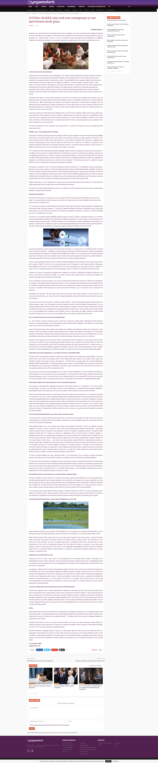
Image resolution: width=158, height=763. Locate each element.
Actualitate (30, 10)
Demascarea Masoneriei (41, 10)
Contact (86, 10)
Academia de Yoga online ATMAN (88, 749)
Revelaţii (75, 10)
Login (92, 10)
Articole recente (110, 10)
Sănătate (82, 6)
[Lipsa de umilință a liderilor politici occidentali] (66, 676)
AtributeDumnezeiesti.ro (68, 745)
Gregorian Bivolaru (84, 745)
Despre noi (59, 10)
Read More (115, 761)
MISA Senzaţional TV (67, 743)
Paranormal (71, 6)
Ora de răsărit (100, 10)
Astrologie (60, 6)
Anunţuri (52, 10)
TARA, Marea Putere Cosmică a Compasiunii (40, 661)
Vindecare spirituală (67, 749)
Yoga (36, 6)
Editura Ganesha (83, 751)
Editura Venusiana (84, 753)
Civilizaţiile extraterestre (96, 6)
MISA (80, 10)
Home (30, 6)
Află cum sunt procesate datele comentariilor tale (66, 732)
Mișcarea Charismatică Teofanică (87, 747)
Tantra (43, 6)
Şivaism (51, 6)
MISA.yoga (64, 751)
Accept (108, 761)
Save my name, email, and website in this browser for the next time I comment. (49, 725)
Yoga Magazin (83, 743)
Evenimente (67, 10)
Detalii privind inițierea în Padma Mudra (116, 20)
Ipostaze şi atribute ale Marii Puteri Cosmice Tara (90, 661)
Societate (31, 683)
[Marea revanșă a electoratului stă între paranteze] (41, 676)
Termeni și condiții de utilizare (105, 743)
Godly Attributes (69, 747)
